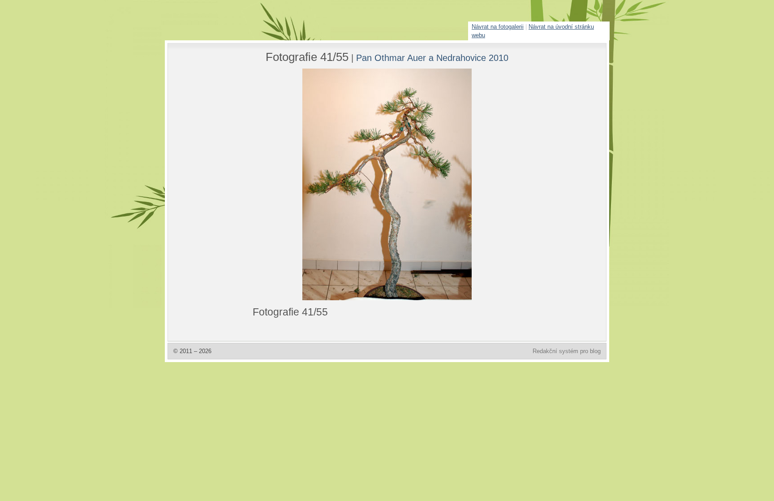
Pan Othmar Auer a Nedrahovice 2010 (432, 57)
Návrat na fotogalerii (498, 26)
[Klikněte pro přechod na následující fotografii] (286, 184)
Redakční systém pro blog (567, 351)
